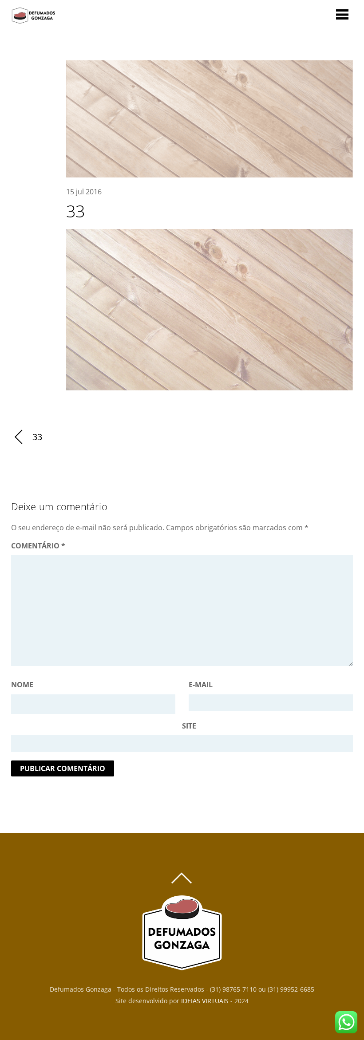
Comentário (38, 546)
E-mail (201, 684)
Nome (22, 684)
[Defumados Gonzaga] (33, 20)
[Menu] (342, 14)
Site (189, 726)
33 (75, 210)
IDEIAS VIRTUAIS (205, 1001)
